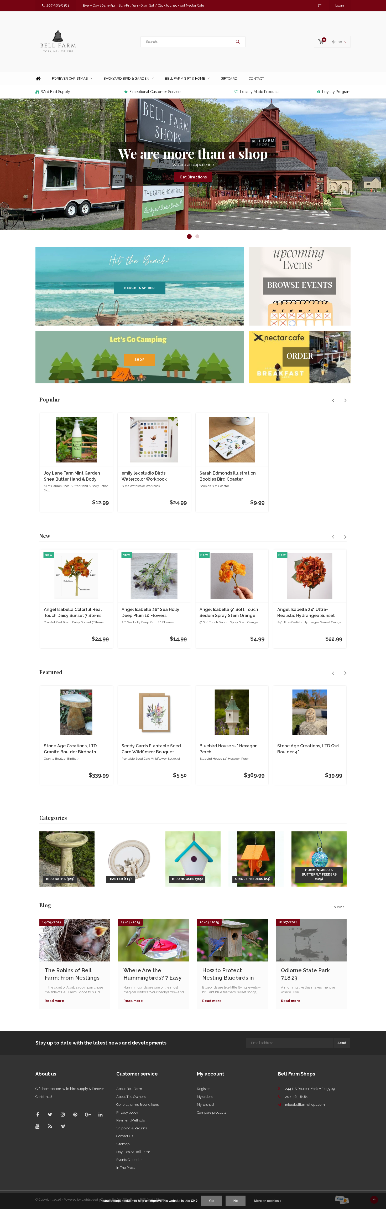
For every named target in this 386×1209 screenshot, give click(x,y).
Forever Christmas (70, 78)
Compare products (211, 1112)
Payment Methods (130, 1120)
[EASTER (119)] (130, 859)
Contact (256, 78)
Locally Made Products (259, 92)
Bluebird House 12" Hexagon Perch (229, 748)
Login (339, 5)
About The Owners (130, 1097)
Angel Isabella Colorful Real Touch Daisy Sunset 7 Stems (73, 612)
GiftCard (229, 78)
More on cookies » (267, 1201)
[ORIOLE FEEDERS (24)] (256, 859)
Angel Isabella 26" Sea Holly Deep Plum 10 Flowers (150, 612)
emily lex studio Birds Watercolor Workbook (144, 476)
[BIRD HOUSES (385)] (193, 859)
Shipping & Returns (131, 1128)
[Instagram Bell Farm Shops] (63, 1114)
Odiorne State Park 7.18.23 (305, 974)
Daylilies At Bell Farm (133, 1152)
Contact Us (124, 1136)
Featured (50, 672)
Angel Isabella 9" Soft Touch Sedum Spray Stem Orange (229, 612)
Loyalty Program (336, 92)
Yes (211, 1201)
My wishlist (205, 1105)
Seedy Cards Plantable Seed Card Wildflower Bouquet (151, 748)
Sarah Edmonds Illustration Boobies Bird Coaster (228, 476)
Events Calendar (129, 1160)
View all (340, 907)
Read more (54, 1001)
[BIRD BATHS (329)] (67, 859)
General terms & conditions (137, 1105)
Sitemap (122, 1144)
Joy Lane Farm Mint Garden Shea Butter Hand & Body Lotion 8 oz (72, 476)
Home (38, 78)
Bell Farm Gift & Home (185, 78)
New (44, 535)
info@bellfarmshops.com (305, 1105)
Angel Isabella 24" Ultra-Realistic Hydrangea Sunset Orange (306, 613)
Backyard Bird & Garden (126, 78)
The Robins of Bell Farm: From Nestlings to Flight (72, 974)
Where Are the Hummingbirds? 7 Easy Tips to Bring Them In (152, 974)
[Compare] (319, 5)
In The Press (125, 1168)
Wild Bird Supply (55, 92)
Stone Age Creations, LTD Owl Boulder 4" (308, 748)
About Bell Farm (129, 1089)
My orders (204, 1097)
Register (203, 1089)
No (235, 1201)
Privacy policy (127, 1112)
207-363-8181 (57, 5)
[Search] (238, 42)
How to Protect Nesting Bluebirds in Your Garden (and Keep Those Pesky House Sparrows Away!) (232, 974)
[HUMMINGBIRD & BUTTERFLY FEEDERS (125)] (319, 859)
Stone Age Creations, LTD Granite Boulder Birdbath (70, 748)
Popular (49, 399)
